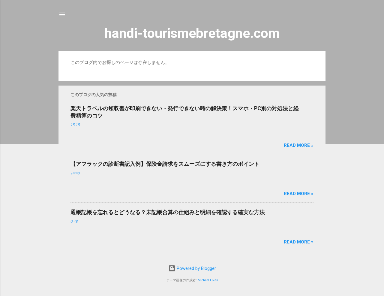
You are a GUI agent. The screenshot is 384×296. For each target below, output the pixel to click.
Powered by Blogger (196, 268)
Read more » (299, 145)
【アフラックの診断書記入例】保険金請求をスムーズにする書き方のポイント (165, 164)
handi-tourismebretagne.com (192, 33)
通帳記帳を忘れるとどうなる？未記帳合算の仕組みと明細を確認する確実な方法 (167, 212)
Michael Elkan (208, 280)
